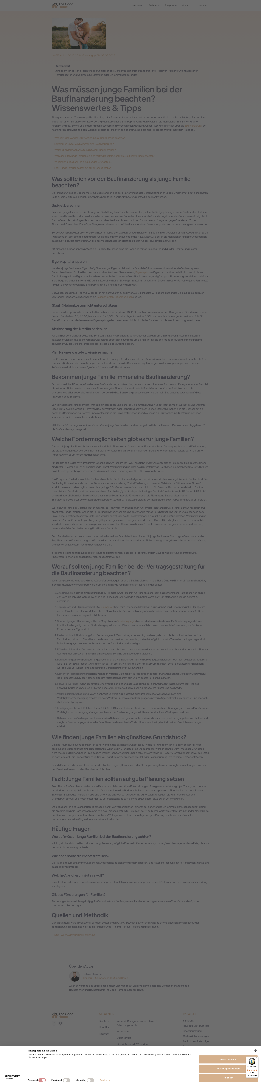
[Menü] (256, 1058)
